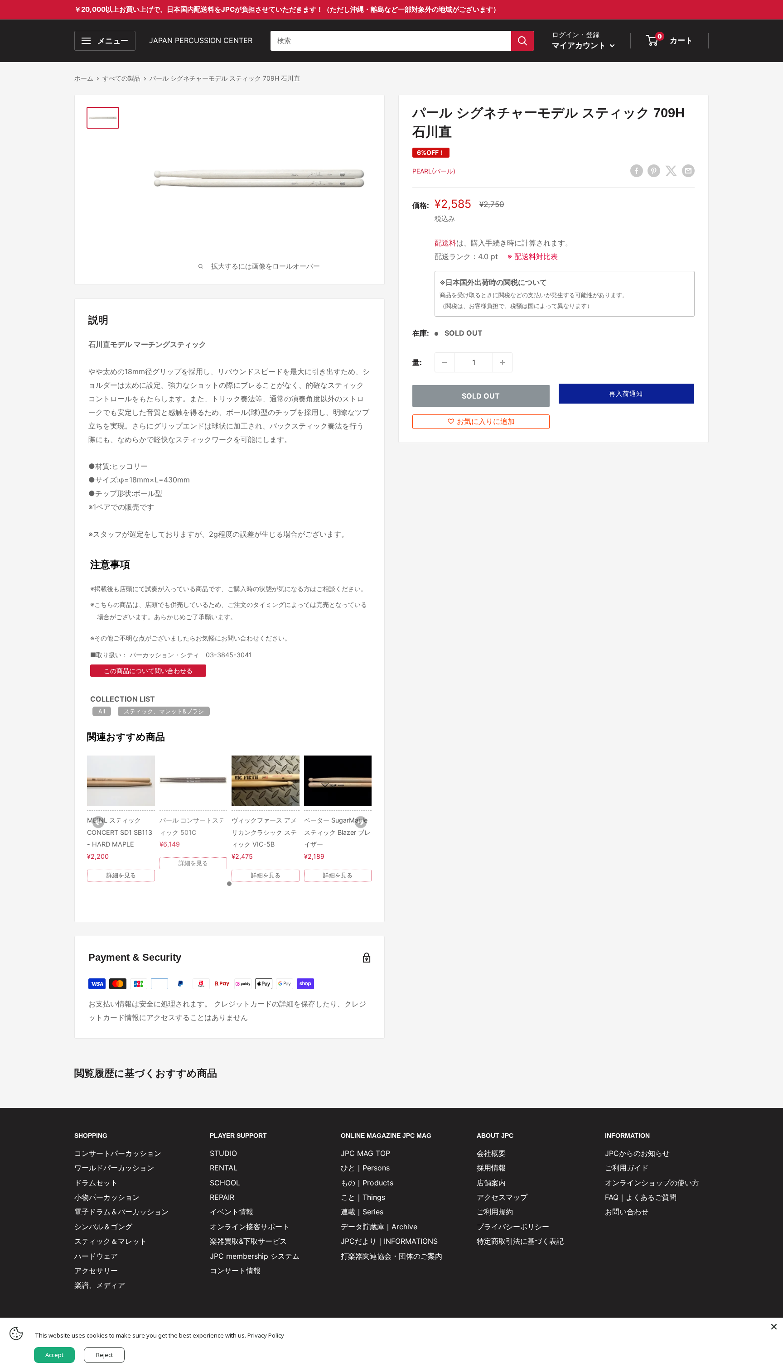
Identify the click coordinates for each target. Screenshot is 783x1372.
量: (417, 362)
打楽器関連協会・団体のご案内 (391, 1256)
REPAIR (222, 1197)
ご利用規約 (495, 1211)
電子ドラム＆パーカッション (121, 1211)
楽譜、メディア (99, 1285)
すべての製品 (121, 78)
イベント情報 (231, 1211)
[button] (626, 393)
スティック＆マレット (110, 1241)
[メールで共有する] (688, 170)
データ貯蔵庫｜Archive (379, 1226)
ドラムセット (96, 1182)
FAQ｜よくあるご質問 (641, 1197)
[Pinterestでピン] (654, 170)
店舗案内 (491, 1182)
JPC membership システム (255, 1256)
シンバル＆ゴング (103, 1226)
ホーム (83, 78)
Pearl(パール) (433, 171)
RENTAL (223, 1167)
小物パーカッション (107, 1197)
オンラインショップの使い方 (652, 1182)
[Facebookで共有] (636, 170)
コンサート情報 (235, 1270)
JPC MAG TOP (365, 1153)
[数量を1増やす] (502, 362)
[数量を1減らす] (444, 362)
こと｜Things (363, 1197)
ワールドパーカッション (114, 1167)
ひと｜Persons (365, 1167)
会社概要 (491, 1153)
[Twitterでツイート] (671, 170)
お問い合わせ (626, 1211)
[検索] (522, 41)
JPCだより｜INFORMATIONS (389, 1241)
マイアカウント (580, 45)
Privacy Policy (265, 1335)
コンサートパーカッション (117, 1153)
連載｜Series (362, 1211)
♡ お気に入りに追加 (481, 421)
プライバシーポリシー (513, 1226)
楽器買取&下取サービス (248, 1241)
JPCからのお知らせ (637, 1153)
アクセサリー (96, 1270)
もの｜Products (367, 1182)
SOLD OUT (481, 395)
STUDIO (223, 1153)
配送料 (445, 242)
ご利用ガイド (626, 1167)
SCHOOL (225, 1182)
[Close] (773, 1326)
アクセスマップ (502, 1197)
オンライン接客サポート (250, 1226)
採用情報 (491, 1167)
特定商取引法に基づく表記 (520, 1241)
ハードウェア (96, 1256)
